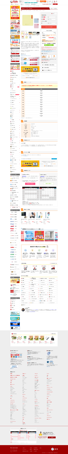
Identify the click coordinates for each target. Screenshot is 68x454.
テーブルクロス (48, 404)
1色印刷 (37, 10)
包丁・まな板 (36, 385)
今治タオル (11, 389)
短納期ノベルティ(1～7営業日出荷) (15, 375)
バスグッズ (11, 413)
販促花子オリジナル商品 (13, 377)
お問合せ (52, 437)
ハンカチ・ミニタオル (13, 391)
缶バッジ (48, 382)
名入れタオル (11, 387)
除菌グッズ (11, 418)
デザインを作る (35, 75)
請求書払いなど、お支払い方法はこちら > (48, 41)
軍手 (47, 376)
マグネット (48, 393)
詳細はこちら (11, 368)
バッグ (23, 403)
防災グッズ (48, 419)
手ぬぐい (11, 390)
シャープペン (24, 378)
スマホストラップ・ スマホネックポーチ (39, 413)
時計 (47, 398)
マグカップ (36, 373)
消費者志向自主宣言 (36, 449)
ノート (23, 386)
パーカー (36, 421)
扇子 (11, 398)
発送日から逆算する (48, 183)
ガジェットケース (37, 416)
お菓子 (32, 2)
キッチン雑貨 (36, 382)
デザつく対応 (43, 10)
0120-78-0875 (46, 4)
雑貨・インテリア (49, 378)
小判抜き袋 (24, 409)
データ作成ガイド (25, 155)
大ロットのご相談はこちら (48, 70)
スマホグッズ (36, 405)
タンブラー (36, 375)
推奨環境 (31, 449)
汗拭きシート (24, 373)
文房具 (26, 10)
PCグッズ (36, 401)
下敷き (23, 392)
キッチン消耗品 (36, 381)
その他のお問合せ (46, 67)
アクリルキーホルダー (49, 380)
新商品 (11, 373)
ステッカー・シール (49, 387)
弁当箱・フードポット (37, 384)
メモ (32, 10)
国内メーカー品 (23, 10)
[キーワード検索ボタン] (38, 1)
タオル (11, 386)
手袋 (47, 375)
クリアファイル (35, 2)
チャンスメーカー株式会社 (35, 309)
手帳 (23, 387)
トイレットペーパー (12, 419)
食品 (11, 382)
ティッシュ (24, 399)
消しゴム (24, 388)
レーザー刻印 (40, 10)
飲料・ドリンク (12, 384)
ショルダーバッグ (25, 411)
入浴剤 (11, 414)
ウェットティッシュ (13, 421)
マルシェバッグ (24, 410)
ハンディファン (12, 400)
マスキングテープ (25, 389)
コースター (36, 399)
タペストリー (48, 406)
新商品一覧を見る (54, 333)
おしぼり (11, 422)
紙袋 (23, 415)
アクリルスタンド (49, 381)
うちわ (29, 2)
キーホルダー (48, 379)
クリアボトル (36, 378)
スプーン (36, 392)
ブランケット (48, 415)
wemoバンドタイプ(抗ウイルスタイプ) (26, 55)
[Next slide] (56, 242)
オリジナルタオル (12, 388)
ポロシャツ (36, 420)
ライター (48, 396)
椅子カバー (48, 405)
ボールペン (26, 2)
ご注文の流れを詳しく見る (54, 263)
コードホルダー (36, 415)
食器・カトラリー (37, 387)
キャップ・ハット (37, 422)
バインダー (24, 391)
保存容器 (36, 383)
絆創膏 (11, 415)
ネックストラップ (49, 417)
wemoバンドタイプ (23, 54)
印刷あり (34, 10)
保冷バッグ (24, 413)
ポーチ (23, 417)
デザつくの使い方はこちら (31, 77)
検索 (15, 53)
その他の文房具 (29, 10)
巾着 (23, 419)
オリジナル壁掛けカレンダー (13, 408)
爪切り (11, 416)
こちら (29, 86)
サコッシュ (24, 412)
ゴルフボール (48, 400)
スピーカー (36, 414)
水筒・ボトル (36, 377)
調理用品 (36, 386)
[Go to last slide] (55, 242)
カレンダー (11, 403)
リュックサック (24, 414)
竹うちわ (11, 396)
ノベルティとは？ (16, 290)
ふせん (23, 396)
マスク (11, 417)
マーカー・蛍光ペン (25, 377)
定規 (23, 390)
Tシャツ (36, 419)
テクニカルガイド (24, 449)
